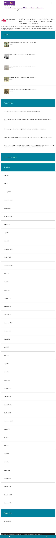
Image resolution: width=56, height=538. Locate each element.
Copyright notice (18, 534)
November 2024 (8, 249)
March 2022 (7, 470)
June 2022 (6, 445)
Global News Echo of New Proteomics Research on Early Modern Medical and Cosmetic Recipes (28, 137)
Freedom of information (35, 534)
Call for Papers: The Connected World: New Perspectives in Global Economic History (36, 20)
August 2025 (7, 224)
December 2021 (8, 495)
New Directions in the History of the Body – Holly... (22, 66)
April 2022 (6, 462)
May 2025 (6, 232)
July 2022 (6, 437)
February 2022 (7, 478)
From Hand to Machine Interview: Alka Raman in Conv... (23, 77)
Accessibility (26, 534)
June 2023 (6, 355)
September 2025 (8, 216)
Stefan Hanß (22, 23)
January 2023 (7, 396)
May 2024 (6, 282)
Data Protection (10, 534)
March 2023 (7, 380)
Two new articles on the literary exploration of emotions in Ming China (22, 111)
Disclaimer (3, 534)
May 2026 (6, 175)
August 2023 (7, 339)
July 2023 (6, 347)
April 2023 (6, 372)
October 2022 (7, 413)
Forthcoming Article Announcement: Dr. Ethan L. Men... (23, 42)
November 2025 (8, 200)
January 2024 (7, 306)
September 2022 (8, 421)
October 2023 (7, 331)
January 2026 (7, 192)
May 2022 (6, 454)
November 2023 (8, 323)
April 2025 (6, 241)
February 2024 (7, 298)
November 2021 (8, 503)
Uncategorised (35, 23)
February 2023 (7, 388)
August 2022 (7, 429)
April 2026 (6, 183)
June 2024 (6, 273)
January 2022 (7, 486)
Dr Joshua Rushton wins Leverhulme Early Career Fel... (23, 89)
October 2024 (7, 257)
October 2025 (7, 208)
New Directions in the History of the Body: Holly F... (22, 54)
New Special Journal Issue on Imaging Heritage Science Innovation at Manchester (25, 129)
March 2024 (7, 290)
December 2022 (8, 404)
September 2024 (8, 265)
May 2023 (6, 363)
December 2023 (8, 314)
